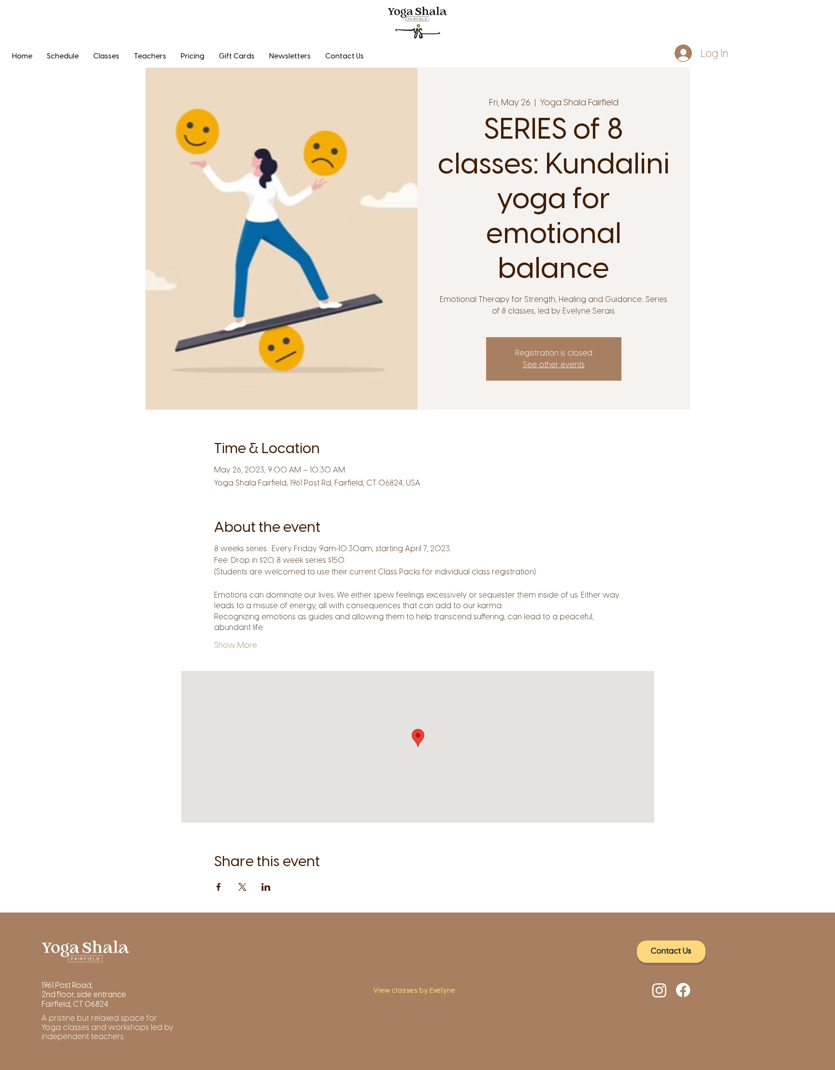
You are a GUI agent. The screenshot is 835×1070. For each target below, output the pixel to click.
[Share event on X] (242, 887)
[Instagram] (659, 990)
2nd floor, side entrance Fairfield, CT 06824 (84, 999)
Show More (235, 645)
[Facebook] (683, 990)
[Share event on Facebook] (218, 887)
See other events (554, 364)
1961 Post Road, (68, 985)
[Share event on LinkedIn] (266, 887)
